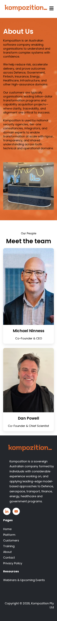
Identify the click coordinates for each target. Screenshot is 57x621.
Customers (11, 540)
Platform (9, 535)
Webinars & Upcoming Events (24, 580)
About (7, 552)
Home (7, 529)
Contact (9, 558)
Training (9, 546)
